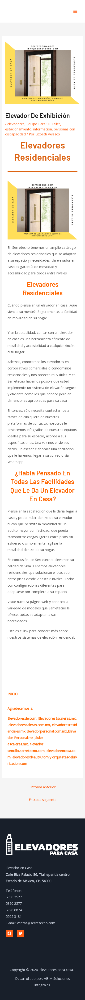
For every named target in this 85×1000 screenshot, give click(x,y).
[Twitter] (20, 933)
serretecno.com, (33, 750)
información (42, 129)
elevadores (16, 123)
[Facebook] (9, 933)
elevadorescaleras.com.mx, (30, 724)
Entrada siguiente (42, 799)
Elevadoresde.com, (23, 718)
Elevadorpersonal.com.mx (46, 731)
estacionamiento (18, 129)
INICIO (13, 693)
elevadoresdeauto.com (31, 757)
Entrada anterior (43, 787)
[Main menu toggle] (75, 11)
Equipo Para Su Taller (43, 123)
